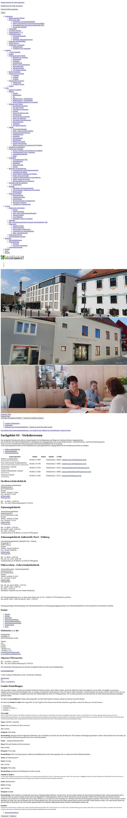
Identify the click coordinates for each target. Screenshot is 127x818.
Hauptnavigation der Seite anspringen (12, 2)
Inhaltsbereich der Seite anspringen (12, 6)
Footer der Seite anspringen (9, 9)
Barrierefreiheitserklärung (13, 621)
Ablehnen (13, 816)
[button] (9, 16)
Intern (6, 627)
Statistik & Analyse (9, 708)
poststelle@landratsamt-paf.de (10, 652)
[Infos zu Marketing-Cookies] (16, 708)
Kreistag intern (9, 625)
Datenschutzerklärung (11, 619)
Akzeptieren (5, 816)
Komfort (6, 710)
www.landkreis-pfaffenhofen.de (11, 654)
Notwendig (6, 706)
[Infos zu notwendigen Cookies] (11, 706)
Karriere (7, 614)
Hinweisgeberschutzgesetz (13, 623)
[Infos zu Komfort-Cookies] (10, 710)
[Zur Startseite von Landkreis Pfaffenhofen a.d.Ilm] (13, 259)
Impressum (8, 618)
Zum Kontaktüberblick (7, 671)
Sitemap (7, 616)
